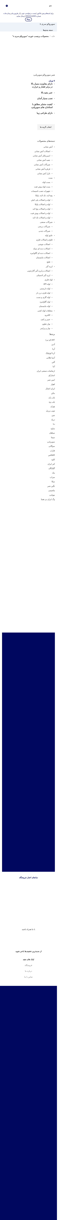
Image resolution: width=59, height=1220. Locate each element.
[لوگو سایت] (28, 5)
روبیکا (28, 19)
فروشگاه (28, 965)
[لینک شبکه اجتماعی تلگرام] (24, 936)
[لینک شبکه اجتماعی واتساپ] (28, 936)
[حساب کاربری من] (45, 5)
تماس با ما (28, 977)
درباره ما (28, 971)
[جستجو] (3, 5)
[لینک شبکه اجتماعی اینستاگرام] (33, 936)
